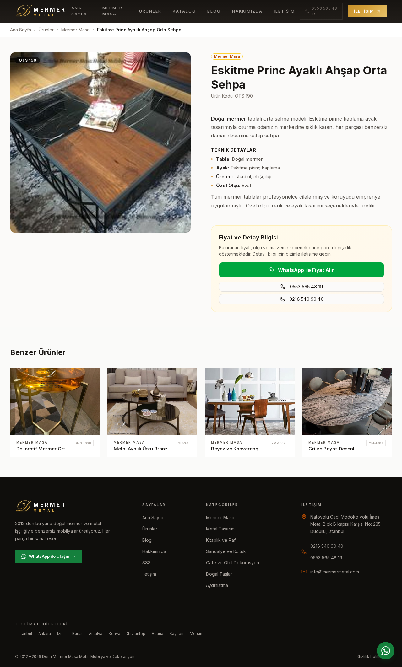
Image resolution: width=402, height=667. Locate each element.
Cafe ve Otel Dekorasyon (232, 562)
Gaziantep (136, 633)
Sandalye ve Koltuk (226, 551)
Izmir (61, 633)
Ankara (44, 633)
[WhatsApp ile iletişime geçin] (385, 650)
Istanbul (25, 633)
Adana (157, 633)
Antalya (95, 633)
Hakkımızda (247, 11)
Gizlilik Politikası (372, 656)
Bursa (77, 633)
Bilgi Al (85, 378)
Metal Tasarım (220, 528)
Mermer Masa (112, 11)
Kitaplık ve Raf (221, 540)
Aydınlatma (217, 585)
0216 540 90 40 (306, 299)
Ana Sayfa (79, 11)
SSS (146, 562)
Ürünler (150, 11)
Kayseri (176, 633)
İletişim (284, 11)
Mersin (196, 633)
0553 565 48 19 (306, 286)
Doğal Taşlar (219, 574)
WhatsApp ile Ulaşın (49, 556)
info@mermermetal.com (334, 571)
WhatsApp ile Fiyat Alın (306, 270)
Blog (214, 11)
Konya (114, 633)
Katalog (184, 11)
